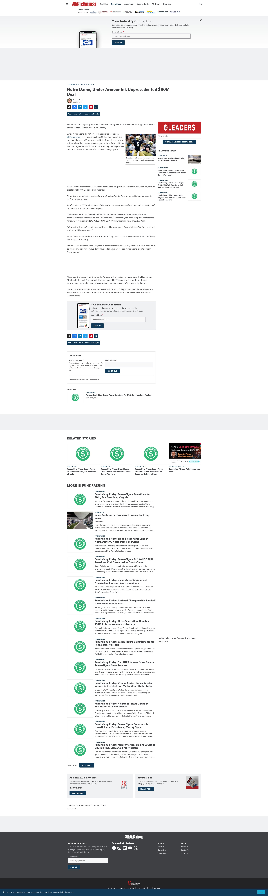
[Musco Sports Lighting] (95, 12)
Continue (112, 371)
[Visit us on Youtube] (130, 847)
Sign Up (118, 42)
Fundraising (87, 84)
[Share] (74, 107)
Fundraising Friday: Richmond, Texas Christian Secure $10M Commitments (121, 705)
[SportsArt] (106, 12)
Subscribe (130, 888)
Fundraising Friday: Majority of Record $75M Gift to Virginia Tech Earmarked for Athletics (125, 746)
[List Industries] (83, 12)
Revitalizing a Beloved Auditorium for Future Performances (172, 159)
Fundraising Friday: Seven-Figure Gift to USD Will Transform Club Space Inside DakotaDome (171, 185)
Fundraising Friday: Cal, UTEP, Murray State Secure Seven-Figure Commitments (124, 664)
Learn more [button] (69, 892)
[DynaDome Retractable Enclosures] (143, 12)
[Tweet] (85, 107)
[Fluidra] (119, 12)
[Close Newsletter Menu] (200, 20)
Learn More (77, 793)
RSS (150, 888)
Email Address (118, 32)
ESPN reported (74, 136)
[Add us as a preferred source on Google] (96, 107)
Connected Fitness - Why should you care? (184, 470)
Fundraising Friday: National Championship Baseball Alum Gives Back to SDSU (125, 602)
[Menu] (67, 4)
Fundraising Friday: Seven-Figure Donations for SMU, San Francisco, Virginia (118, 395)
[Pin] (91, 107)
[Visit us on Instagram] (119, 847)
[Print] (69, 107)
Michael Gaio (78, 100)
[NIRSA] (177, 12)
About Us (111, 888)
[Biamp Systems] (155, 12)
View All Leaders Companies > (179, 142)
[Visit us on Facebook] (114, 847)
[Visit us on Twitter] (136, 847)
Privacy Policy (141, 888)
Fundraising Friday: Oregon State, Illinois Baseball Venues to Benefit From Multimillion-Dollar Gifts (124, 684)
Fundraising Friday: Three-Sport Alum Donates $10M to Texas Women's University (122, 623)
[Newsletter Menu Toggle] (201, 4)
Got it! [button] (261, 892)
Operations (73, 84)
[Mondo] (131, 12)
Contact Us (121, 888)
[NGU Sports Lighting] (167, 12)
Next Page (86, 765)
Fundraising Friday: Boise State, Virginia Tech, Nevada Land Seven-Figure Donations (172, 197)
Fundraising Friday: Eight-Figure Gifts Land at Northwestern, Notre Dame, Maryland (172, 172)
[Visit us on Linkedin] (125, 847)
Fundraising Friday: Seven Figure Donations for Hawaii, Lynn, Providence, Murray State (122, 726)
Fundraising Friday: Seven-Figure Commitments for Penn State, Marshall (124, 643)
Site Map (157, 888)
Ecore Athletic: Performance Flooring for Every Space (122, 517)
